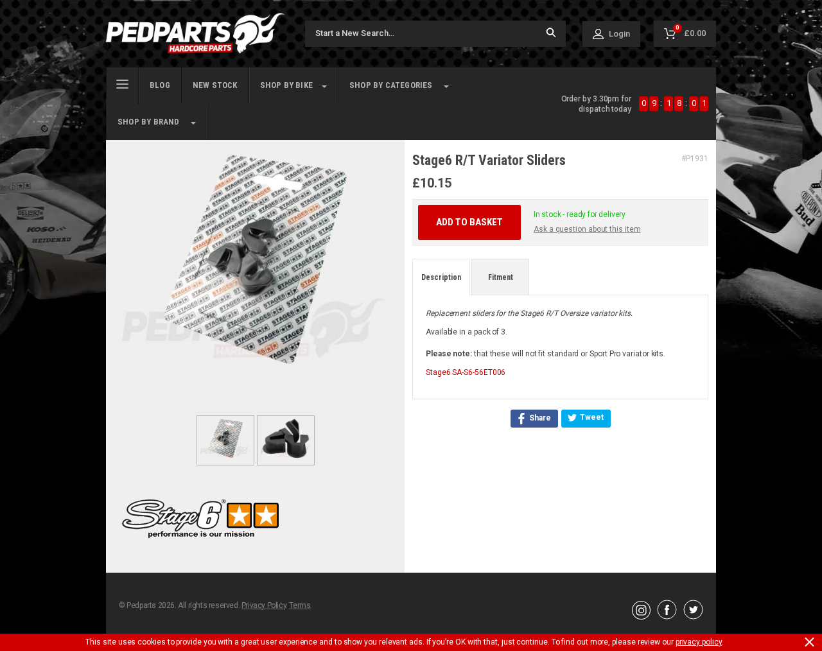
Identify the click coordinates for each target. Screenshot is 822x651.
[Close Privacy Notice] (809, 642)
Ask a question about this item (587, 229)
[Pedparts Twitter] (693, 616)
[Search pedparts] (551, 34)
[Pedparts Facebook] (667, 616)
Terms (299, 605)
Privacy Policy (263, 605)
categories (391, 85)
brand (149, 121)
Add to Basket (469, 222)
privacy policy (699, 642)
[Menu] (122, 82)
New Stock (215, 85)
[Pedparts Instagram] (641, 616)
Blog (160, 85)
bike (286, 85)
